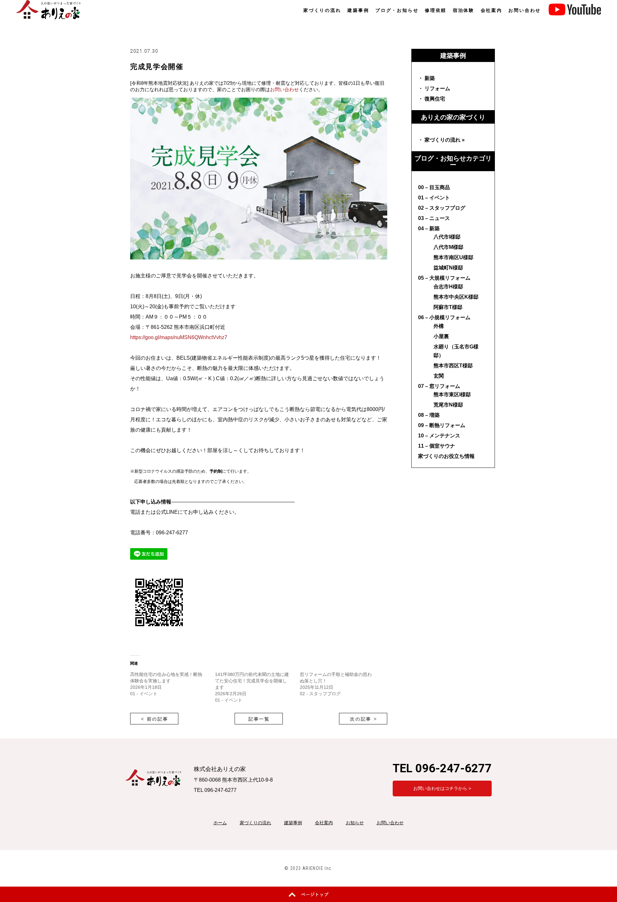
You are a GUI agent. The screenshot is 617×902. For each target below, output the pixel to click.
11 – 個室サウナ (436, 446)
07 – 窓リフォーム (439, 386)
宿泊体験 (463, 10)
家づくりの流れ (322, 10)
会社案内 (491, 10)
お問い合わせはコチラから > (442, 788)
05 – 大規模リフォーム (444, 278)
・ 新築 (426, 78)
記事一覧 (259, 719)
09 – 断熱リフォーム (441, 425)
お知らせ (355, 822)
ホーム (220, 822)
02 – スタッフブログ (441, 208)
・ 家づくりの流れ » (441, 140)
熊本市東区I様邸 (452, 394)
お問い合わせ (524, 10)
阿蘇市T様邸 (448, 307)
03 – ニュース (434, 218)
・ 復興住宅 (431, 98)
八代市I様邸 (447, 237)
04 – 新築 (429, 228)
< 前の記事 (154, 719)
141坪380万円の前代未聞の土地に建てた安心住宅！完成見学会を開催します (252, 681)
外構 (439, 326)
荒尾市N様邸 (448, 404)
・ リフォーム (434, 88)
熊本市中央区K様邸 (456, 297)
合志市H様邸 (448, 286)
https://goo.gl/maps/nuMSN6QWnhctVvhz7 (178, 337)
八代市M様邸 (448, 247)
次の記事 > (363, 719)
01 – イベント (434, 197)
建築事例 (358, 10)
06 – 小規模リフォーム (444, 317)
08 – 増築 (429, 415)
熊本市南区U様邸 (453, 257)
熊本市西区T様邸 (453, 365)
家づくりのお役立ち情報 (446, 456)
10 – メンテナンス (439, 435)
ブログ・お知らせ (396, 10)
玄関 (439, 376)
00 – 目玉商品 (434, 187)
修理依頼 (435, 10)
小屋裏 (441, 336)
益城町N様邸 (448, 267)
